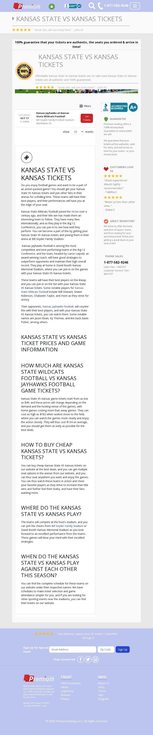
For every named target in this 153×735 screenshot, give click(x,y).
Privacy (65, 699)
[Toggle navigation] (135, 5)
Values (64, 687)
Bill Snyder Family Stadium (67, 526)
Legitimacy (67, 691)
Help (100, 695)
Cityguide (103, 699)
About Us (103, 683)
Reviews (66, 695)
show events (78, 131)
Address (26, 703)
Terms (102, 691)
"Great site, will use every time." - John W (58, 30)
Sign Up (122, 649)
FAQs (101, 687)
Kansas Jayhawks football (58, 306)
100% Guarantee (71, 683)
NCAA (75, 211)
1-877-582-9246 (116, 262)
